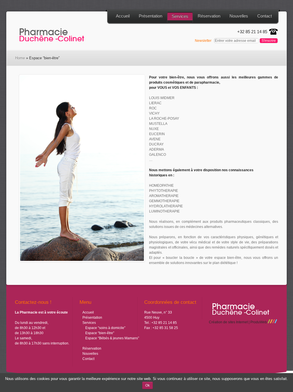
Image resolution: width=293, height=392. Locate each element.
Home (20, 58)
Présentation (150, 15)
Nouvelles (238, 15)
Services (180, 16)
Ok (147, 385)
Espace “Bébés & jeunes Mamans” (112, 338)
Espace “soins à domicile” (105, 328)
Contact (264, 15)
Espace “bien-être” (99, 333)
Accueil (123, 15)
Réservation (209, 15)
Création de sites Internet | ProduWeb (238, 322)
